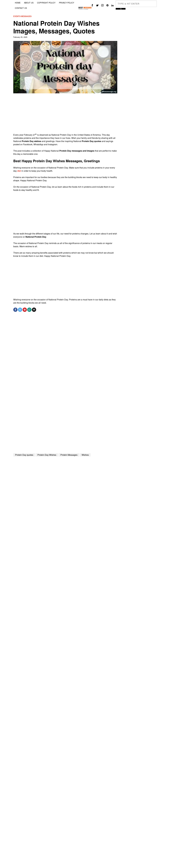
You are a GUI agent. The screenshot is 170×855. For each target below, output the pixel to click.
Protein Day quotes (24, 454)
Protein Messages (68, 454)
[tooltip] (92, 5)
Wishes (85, 454)
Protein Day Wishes (46, 454)
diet (19, 170)
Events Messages (22, 16)
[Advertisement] (65, 114)
